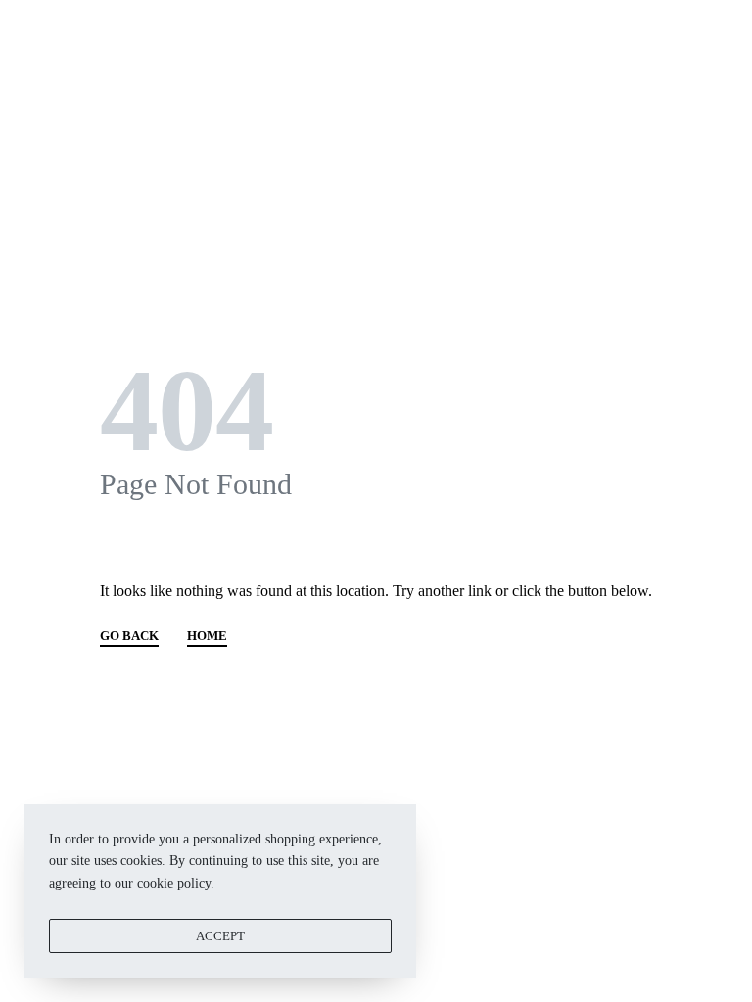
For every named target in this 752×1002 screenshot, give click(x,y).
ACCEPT (220, 936)
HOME (207, 636)
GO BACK (129, 636)
